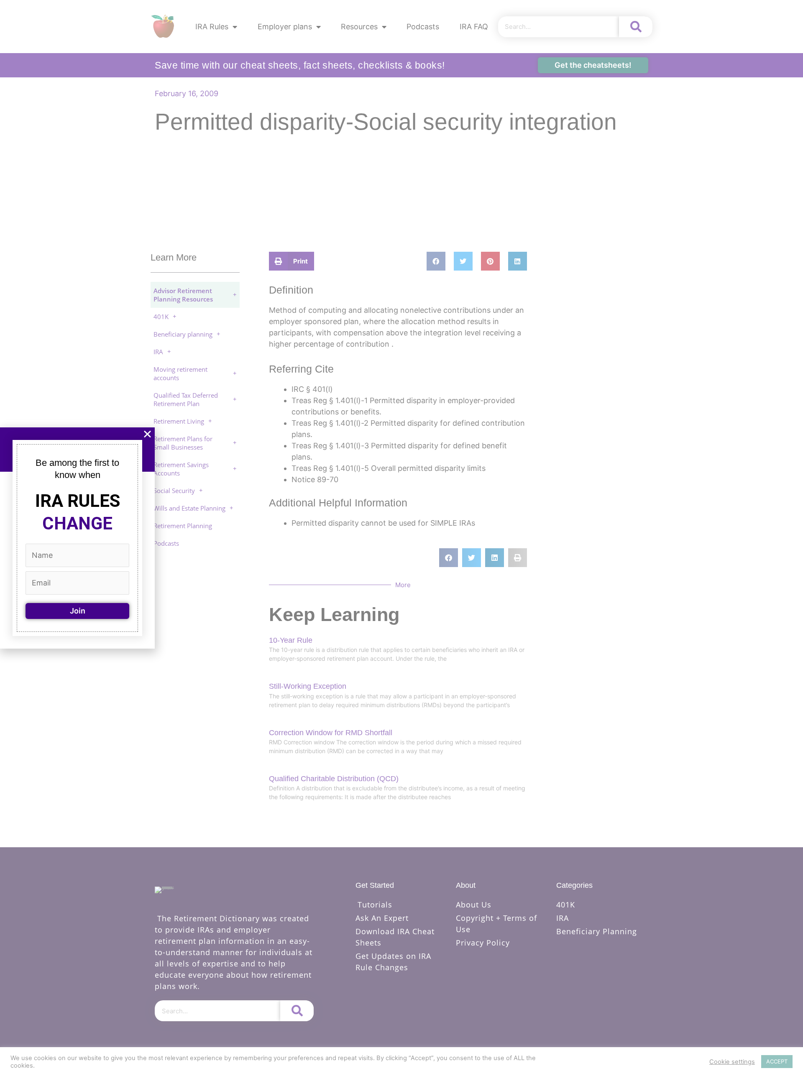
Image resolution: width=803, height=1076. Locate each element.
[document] (401, 538)
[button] (147, 434)
